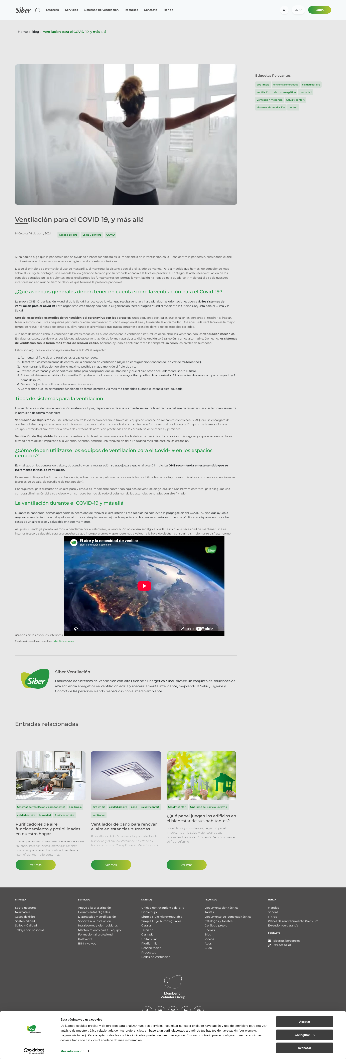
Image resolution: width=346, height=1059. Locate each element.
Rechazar (304, 1048)
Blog (35, 32)
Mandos (273, 907)
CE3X (208, 948)
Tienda (168, 10)
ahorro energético (285, 92)
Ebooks (210, 930)
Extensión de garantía (283, 925)
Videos (209, 939)
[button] (298, 9)
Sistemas (146, 899)
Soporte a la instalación (94, 921)
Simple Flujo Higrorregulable (161, 916)
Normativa (22, 912)
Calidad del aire (68, 234)
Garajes (146, 925)
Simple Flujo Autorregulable (161, 921)
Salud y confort (92, 234)
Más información (72, 1051)
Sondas (273, 912)
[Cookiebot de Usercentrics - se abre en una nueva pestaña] (33, 1051)
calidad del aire (311, 84)
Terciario (147, 930)
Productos (148, 952)
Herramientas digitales (94, 912)
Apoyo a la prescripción (94, 907)
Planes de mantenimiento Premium (293, 921)
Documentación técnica (221, 907)
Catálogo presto (216, 925)
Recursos (131, 10)
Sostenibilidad (25, 921)
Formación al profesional (95, 934)
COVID (110, 234)
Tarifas (209, 912)
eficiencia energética (285, 84)
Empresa (52, 10)
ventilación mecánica (270, 99)
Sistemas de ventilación (101, 10)
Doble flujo (149, 912)
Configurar (302, 1034)
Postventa (85, 939)
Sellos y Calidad (26, 925)
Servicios (71, 10)
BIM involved (87, 943)
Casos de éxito (25, 916)
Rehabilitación (151, 948)
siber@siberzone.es (63, 641)
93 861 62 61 (282, 945)
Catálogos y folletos (218, 921)
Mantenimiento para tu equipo (99, 930)
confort (293, 107)
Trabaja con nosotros (29, 930)
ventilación (263, 92)
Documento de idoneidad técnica (228, 916)
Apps (208, 943)
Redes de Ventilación (155, 957)
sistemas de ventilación (271, 107)
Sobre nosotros (25, 907)
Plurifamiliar (150, 943)
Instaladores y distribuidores (98, 925)
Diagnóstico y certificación (97, 916)
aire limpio (263, 84)
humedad (306, 92)
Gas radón (148, 934)
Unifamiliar (149, 939)
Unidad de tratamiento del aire (162, 907)
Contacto (150, 10)
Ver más (35, 865)
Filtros (272, 916)
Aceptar (304, 1021)
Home (23, 32)
